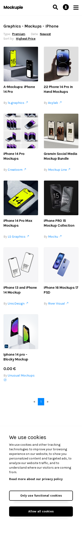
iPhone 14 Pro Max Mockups (17, 223)
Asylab (53, 103)
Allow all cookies (41, 511)
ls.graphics (17, 103)
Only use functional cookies (41, 496)
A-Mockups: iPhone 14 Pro (19, 89)
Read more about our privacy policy (36, 479)
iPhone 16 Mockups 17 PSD (61, 289)
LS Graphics (17, 237)
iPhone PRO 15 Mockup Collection (59, 223)
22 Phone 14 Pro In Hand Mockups (58, 89)
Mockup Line (58, 170)
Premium (18, 34)
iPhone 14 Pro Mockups (14, 156)
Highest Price (25, 39)
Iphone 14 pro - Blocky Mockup (15, 356)
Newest (45, 34)
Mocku (53, 237)
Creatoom (16, 170)
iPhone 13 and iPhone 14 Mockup (20, 289)
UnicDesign (17, 303)
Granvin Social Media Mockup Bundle (60, 156)
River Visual (57, 303)
